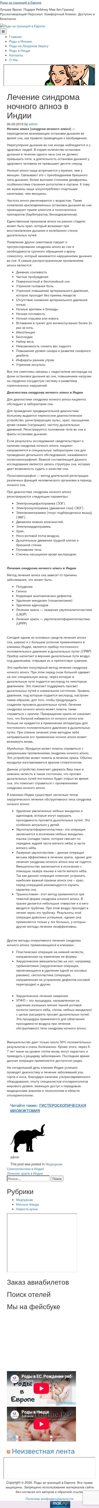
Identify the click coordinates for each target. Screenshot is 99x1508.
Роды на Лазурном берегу (28, 45)
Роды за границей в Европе (20, 2)
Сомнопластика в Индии (25, 1168)
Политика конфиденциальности (49, 1498)
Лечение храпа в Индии (25, 1173)
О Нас (13, 59)
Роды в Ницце (19, 50)
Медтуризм (54, 1164)
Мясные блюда (27, 1204)
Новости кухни (27, 1208)
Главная (15, 36)
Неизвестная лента (43, 1451)
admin (33, 124)
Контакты (16, 55)
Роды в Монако (20, 41)
